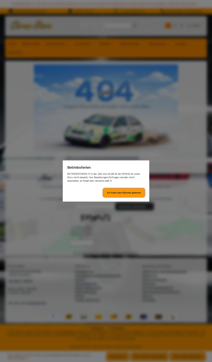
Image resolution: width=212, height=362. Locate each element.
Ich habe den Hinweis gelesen (124, 192)
